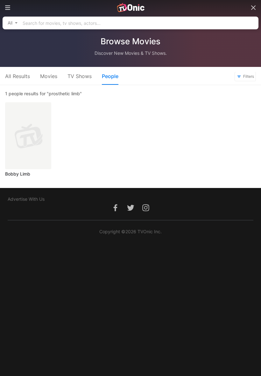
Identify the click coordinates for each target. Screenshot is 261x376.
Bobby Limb (17, 174)
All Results (17, 76)
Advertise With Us (26, 199)
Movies (48, 76)
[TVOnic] (130, 7)
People (110, 76)
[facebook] (115, 211)
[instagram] (146, 211)
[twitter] (130, 211)
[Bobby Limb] (28, 135)
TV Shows (79, 76)
